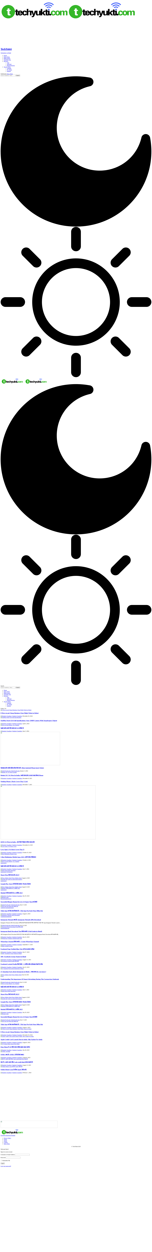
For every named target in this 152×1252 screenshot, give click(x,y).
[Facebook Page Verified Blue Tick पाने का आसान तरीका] (7, 946)
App (2, 916)
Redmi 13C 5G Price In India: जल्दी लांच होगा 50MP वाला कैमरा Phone (22, 775)
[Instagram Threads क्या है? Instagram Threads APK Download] (10, 915)
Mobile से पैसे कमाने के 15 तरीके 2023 (12, 893)
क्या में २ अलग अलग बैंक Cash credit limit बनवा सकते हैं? (17, 1062)
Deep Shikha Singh (17, 878)
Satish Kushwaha (15, 771)
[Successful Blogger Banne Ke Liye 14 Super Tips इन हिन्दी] (5, 897)
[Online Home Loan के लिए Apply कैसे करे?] (11, 1066)
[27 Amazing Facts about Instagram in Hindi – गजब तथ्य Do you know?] (12, 968)
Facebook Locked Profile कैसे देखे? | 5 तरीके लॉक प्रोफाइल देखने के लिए (22, 964)
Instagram (5, 916)
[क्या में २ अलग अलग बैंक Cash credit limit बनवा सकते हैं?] (14, 1059)
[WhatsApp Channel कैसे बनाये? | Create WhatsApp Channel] (11, 938)
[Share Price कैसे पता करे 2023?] (8, 870)
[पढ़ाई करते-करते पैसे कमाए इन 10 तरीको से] (10, 725)
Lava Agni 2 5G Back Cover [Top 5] (12, 849)
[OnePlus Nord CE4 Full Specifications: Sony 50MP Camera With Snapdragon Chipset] (11, 717)
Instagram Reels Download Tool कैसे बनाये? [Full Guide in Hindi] (21, 931)
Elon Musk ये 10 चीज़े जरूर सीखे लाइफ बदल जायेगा (15, 1047)
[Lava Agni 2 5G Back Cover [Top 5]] (8, 846)
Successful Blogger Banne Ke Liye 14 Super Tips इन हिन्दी (19, 902)
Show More (10, 74)
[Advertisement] (76, 35)
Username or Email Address (8, 1154)
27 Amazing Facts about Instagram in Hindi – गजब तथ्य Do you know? (23, 972)
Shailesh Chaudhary (17, 716)
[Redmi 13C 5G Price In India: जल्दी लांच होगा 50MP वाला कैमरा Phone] (9, 772)
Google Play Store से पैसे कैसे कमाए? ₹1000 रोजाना (16, 884)
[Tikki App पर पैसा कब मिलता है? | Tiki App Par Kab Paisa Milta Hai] (9, 906)
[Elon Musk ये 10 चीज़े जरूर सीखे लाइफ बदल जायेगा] (10, 1044)
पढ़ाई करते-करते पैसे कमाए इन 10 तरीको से (12, 728)
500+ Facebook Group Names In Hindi (13, 956)
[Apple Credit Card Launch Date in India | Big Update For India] (17, 1036)
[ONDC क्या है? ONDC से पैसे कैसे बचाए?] (5, 1051)
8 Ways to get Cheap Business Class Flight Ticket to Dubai (19, 713)
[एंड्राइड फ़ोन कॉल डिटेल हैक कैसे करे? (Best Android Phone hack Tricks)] (30, 764)
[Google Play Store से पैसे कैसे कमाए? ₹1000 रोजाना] (11, 879)
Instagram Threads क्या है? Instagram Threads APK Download (21, 920)
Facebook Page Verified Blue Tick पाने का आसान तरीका (17, 949)
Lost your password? (6, 1166)
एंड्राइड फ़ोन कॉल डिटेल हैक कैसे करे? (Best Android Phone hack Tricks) (22, 768)
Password (3, 1157)
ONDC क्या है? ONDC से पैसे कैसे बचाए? (12, 1054)
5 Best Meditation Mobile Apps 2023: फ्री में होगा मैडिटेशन (18, 857)
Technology (10, 872)
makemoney (4, 863)
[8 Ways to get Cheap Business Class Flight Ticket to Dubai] (16, 710)
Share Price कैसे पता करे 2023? (10, 875)
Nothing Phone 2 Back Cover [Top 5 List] (14, 781)
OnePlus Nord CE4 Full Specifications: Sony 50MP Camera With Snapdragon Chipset (29, 720)
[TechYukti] (24, 383)
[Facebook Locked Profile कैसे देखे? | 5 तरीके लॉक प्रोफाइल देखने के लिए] (10, 961)
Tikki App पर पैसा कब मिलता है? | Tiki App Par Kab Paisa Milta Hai (22, 911)
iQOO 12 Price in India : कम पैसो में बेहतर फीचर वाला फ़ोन (18, 842)
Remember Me (6, 1160)
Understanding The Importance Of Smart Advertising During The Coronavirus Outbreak (30, 979)
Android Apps (4, 907)
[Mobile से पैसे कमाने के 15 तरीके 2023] (10, 888)
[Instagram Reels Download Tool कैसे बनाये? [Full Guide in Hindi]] (12, 927)
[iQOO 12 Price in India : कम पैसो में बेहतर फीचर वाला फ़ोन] (48, 839)
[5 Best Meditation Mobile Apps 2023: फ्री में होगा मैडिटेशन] (9, 854)
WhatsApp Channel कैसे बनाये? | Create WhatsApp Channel (20, 941)
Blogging (3, 898)
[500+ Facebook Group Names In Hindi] (11, 953)
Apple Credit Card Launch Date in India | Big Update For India (21, 1039)
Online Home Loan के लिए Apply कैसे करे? (14, 1069)
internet (9, 916)
